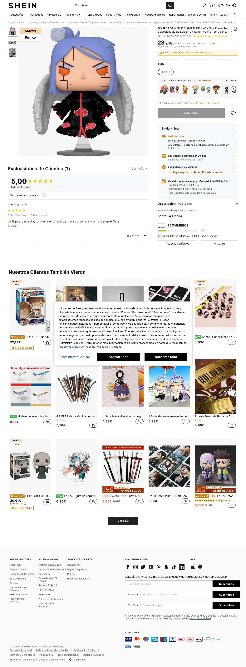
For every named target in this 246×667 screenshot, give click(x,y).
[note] (22, 348)
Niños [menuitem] (213, 14)
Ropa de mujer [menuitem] (73, 14)
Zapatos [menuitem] (225, 14)
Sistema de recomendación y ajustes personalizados (37, 659)
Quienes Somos (18, 569)
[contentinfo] (182, 639)
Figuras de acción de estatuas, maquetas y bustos (145, 22)
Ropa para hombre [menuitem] (154, 14)
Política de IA (46, 655)
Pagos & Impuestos (77, 569)
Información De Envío (49, 565)
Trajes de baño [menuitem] (93, 14)
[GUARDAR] (233, 113)
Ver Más (123, 520)
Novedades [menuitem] (36, 14)
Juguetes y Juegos (37, 22)
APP (192, 559)
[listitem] (164, 89)
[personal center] (204, 5)
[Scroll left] (230, 14)
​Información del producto (46, 604)
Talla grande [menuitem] (132, 14)
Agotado (191, 113)
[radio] (165, 72)
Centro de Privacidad (21, 650)
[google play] (200, 568)
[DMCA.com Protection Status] (137, 646)
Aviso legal (15, 565)
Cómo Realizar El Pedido (47, 579)
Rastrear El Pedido (48, 585)
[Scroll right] (235, 14)
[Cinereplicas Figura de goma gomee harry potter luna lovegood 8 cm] (164, 89)
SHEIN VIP (44, 594)
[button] (227, 5)
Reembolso (44, 574)
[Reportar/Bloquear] (145, 235)
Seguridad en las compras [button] (182, 167)
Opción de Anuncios (93, 655)
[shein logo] (23, 5)
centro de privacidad (200, 618)
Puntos (71, 574)
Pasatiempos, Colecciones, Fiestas (68, 22)
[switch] (43, 195)
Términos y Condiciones (22, 655)
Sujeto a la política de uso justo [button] (184, 159)
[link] (212, 5)
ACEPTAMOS (132, 632)
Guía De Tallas (46, 590)
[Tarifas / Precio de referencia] (174, 43)
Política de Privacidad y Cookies (199, 615)
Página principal (16, 22)
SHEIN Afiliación (18, 594)
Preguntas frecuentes (78, 578)
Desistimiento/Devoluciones (53, 569)
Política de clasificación (50, 599)
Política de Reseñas (20, 187)
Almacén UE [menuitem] (54, 14)
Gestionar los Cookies (84, 650)
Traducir (12, 226)
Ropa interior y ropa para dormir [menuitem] (187, 14)
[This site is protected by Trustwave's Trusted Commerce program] (128, 646)
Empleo (14, 583)
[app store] (193, 568)
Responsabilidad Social (22, 574)
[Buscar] (170, 5)
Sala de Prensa (18, 578)
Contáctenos (74, 565)
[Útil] (129, 235)
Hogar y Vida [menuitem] (113, 14)
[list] (155, 567)
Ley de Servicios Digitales (18, 589)
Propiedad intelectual (68, 655)
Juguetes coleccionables (103, 22)
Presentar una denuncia (17, 600)
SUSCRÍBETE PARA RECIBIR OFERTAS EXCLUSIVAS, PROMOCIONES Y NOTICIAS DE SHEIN (176, 577)
